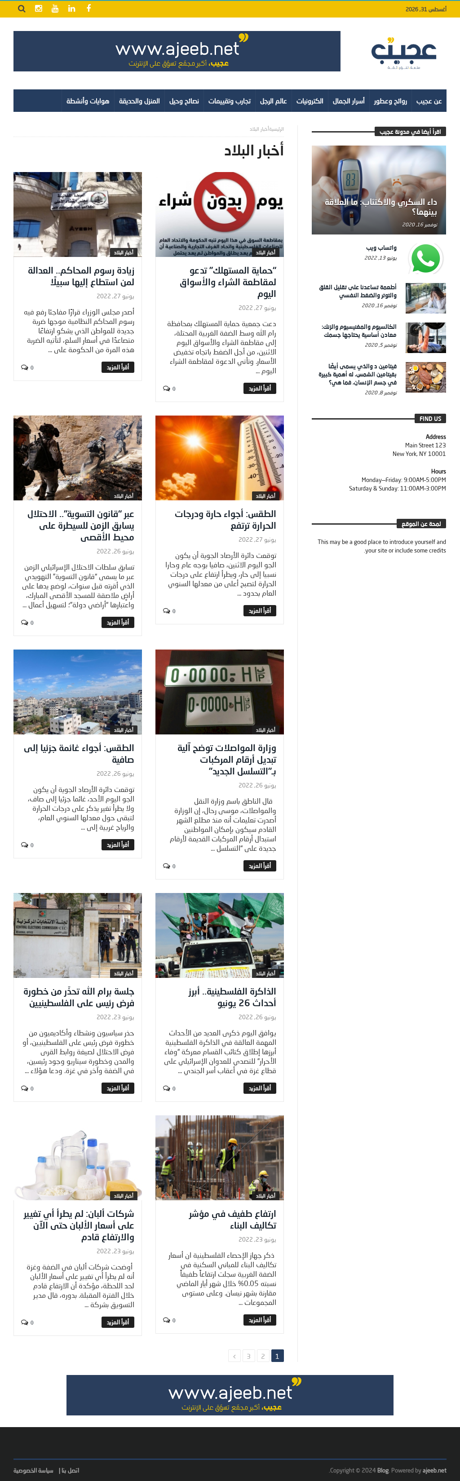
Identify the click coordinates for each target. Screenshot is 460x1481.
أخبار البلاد (265, 252)
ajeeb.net (435, 1470)
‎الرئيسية (276, 129)
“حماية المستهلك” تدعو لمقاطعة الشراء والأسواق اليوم (228, 282)
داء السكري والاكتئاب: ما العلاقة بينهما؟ (381, 207)
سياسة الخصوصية (33, 1470)
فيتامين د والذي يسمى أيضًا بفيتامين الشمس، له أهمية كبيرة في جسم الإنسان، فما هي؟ (357, 374)
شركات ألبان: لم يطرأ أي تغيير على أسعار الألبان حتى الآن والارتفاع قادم (79, 1225)
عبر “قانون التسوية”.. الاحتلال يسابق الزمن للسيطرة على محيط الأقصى (80, 525)
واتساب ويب (381, 247)
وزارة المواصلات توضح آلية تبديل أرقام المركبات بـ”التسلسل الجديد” (226, 759)
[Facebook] (88, 9)
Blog (383, 1470)
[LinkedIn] (71, 9)
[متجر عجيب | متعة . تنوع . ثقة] (177, 51)
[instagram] (38, 9)
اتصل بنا (70, 1470)
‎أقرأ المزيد (260, 388)
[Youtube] (55, 9)
